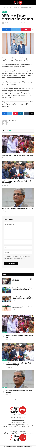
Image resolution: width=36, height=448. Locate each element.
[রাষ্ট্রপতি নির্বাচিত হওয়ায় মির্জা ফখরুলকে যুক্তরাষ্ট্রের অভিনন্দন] (18, 197)
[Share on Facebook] (6, 29)
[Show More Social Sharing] (32, 29)
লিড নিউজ (4, 12)
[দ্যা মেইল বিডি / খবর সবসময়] (18, 2)
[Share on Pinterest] (26, 29)
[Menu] (3, 3)
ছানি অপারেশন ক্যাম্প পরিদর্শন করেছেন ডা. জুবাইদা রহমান (17, 155)
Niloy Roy (9, 23)
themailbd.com (27, 446)
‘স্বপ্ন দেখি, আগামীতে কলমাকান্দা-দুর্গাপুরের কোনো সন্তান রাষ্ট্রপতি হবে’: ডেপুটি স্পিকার (22, 298)
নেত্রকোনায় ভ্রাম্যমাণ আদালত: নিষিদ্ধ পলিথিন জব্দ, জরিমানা (22, 280)
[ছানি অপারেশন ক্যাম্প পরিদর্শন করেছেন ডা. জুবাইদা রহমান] (18, 144)
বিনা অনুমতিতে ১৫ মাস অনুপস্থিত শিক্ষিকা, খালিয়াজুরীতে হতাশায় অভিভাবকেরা (22, 289)
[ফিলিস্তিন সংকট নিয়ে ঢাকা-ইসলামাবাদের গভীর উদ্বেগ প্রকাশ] (18, 43)
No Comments (26, 23)
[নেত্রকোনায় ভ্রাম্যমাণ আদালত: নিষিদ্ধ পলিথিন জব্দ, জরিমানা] (6, 281)
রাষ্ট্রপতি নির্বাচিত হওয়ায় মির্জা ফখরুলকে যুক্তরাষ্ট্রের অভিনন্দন (18, 209)
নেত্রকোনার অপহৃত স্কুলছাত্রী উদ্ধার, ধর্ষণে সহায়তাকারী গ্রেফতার (22, 307)
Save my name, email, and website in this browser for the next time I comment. (17, 257)
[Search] (33, 3)
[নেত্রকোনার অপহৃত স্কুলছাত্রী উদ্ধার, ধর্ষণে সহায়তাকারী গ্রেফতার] (6, 308)
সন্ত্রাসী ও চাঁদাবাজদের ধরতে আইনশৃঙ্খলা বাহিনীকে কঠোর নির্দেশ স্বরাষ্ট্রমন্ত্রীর (17, 182)
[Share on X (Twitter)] (16, 29)
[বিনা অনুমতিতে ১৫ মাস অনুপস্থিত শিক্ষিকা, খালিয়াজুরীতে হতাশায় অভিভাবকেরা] (6, 290)
